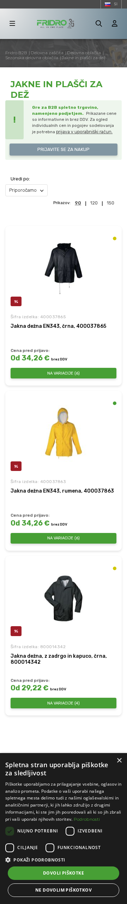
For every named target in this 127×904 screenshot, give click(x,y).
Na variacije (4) (63, 703)
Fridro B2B (16, 52)
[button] (63, 860)
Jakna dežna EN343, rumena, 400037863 (62, 491)
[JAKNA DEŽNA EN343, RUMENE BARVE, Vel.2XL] (63, 433)
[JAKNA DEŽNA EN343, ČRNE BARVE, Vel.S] (63, 268)
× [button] (119, 760)
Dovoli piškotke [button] (63, 873)
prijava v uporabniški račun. (84, 131)
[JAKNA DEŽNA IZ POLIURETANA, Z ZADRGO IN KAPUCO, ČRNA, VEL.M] (63, 598)
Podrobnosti (87, 819)
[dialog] (63, 828)
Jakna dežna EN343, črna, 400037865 (58, 326)
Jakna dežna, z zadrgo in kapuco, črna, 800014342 (59, 659)
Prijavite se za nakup (63, 149)
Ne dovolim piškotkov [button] (63, 890)
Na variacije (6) (63, 373)
